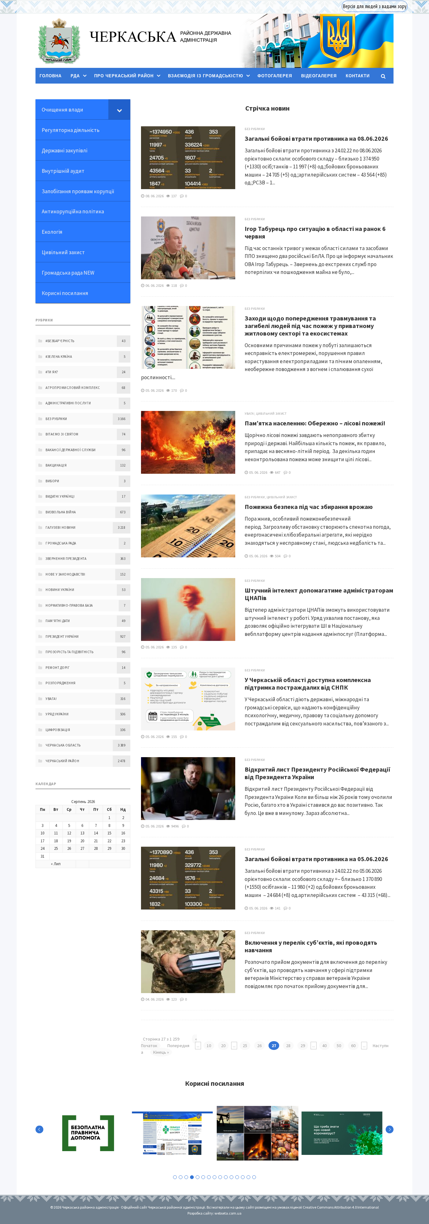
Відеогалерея (319, 76)
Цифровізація (58, 730)
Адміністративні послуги (68, 403)
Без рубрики (255, 129)
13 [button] (243, 1177)
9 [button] (220, 1177)
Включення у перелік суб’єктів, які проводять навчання (311, 946)
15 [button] (254, 1177)
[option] (87, 1133)
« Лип (56, 863)
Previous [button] (39, 1130)
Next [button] (390, 1130)
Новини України (60, 589)
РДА (75, 76)
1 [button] (175, 1177)
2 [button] (180, 1177)
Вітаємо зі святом (62, 434)
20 (223, 1045)
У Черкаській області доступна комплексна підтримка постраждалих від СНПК (308, 683)
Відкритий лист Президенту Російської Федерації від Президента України (318, 773)
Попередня (178, 1045)
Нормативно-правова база (69, 605)
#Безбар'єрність (60, 341)
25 (245, 1045)
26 (259, 1045)
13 (82, 833)
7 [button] (209, 1177)
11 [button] (231, 1177)
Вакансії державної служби (71, 450)
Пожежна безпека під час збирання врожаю (309, 507)
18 (56, 841)
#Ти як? (52, 372)
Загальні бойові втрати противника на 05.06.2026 (316, 859)
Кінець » (161, 1052)
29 (303, 1045)
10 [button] (226, 1177)
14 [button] (248, 1177)
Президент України (62, 636)
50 (339, 1045)
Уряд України (57, 714)
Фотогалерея (275, 76)
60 (353, 1045)
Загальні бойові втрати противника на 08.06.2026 (316, 138)
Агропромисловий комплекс (73, 387)
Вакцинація (56, 465)
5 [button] (197, 1177)
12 (69, 833)
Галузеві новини (61, 527)
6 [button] (203, 1177)
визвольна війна (61, 512)
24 (42, 848)
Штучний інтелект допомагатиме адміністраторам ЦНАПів (319, 594)
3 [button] (186, 1177)
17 (42, 841)
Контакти (358, 76)
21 (96, 841)
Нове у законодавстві (65, 574)
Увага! (249, 414)
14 (96, 833)
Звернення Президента (66, 558)
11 (56, 833)
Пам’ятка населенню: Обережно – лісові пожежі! (315, 423)
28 (288, 1045)
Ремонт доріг (58, 667)
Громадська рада (61, 543)
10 (209, 1045)
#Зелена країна (59, 356)
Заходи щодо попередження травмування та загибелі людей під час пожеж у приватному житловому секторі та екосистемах (310, 325)
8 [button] (214, 1177)
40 (324, 1045)
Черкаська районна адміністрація (58, 41)
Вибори (52, 481)
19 (69, 841)
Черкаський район (62, 761)
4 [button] (192, 1177)
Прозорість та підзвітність (69, 652)
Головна (51, 76)
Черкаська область (63, 745)
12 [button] (237, 1177)
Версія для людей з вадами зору (374, 6)
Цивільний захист (271, 414)
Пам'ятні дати (58, 621)
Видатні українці (60, 496)
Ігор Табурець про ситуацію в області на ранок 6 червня (315, 232)
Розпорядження (61, 683)
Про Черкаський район (124, 76)
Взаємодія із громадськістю (205, 76)
